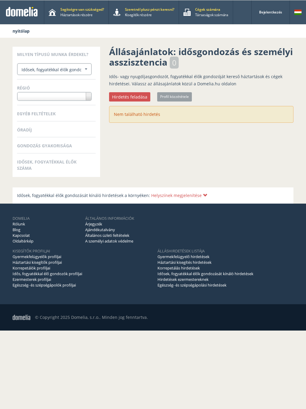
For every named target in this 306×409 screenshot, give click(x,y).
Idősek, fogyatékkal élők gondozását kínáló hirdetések (205, 273)
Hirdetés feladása (129, 97)
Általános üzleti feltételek (107, 235)
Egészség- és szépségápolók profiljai (44, 285)
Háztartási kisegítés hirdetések (184, 262)
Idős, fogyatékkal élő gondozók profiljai (47, 273)
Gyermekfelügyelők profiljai (37, 256)
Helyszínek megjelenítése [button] (177, 195)
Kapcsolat (21, 235)
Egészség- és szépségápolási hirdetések (192, 285)
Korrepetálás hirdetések (178, 268)
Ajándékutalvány (100, 229)
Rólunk (19, 224)
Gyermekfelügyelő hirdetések (183, 256)
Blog (16, 229)
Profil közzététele (174, 96)
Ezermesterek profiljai (32, 279)
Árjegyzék (93, 224)
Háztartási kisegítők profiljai (37, 262)
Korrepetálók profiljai (31, 268)
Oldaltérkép (23, 241)
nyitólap (21, 31)
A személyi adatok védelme (109, 241)
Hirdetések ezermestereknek (183, 279)
